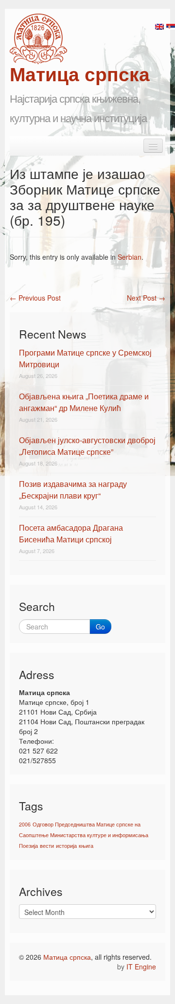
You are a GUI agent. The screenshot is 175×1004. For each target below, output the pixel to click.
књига (86, 845)
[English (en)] (159, 26)
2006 (25, 824)
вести (47, 845)
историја (66, 845)
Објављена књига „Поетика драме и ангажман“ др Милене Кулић (84, 402)
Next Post (146, 298)
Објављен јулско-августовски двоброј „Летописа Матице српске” (87, 445)
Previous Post (35, 298)
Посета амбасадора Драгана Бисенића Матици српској (71, 533)
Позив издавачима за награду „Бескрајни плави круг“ (73, 489)
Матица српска (67, 957)
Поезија (28, 845)
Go (100, 626)
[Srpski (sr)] (170, 26)
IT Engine (141, 966)
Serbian (129, 257)
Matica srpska (38, 39)
